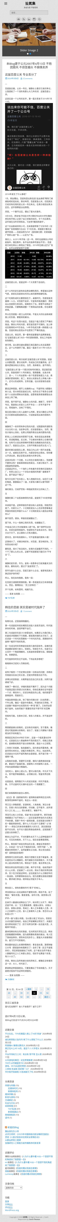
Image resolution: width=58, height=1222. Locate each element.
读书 (7, 1117)
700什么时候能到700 (14, 1063)
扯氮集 (30, 3)
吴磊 (7, 1171)
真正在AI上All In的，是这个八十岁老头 (22, 1048)
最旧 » (47, 997)
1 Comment (27, 611)
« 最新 (28, 989)
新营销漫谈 (13, 1111)
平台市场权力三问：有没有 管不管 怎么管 (23, 1054)
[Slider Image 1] (29, 34)
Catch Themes (34, 1219)
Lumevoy (9, 1174)
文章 (9, 1204)
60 (28, 997)
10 (48, 989)
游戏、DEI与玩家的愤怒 (15, 1066)
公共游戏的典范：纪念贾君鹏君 (19, 1060)
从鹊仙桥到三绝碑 (13, 1140)
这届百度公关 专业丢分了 (21, 74)
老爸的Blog (13, 1127)
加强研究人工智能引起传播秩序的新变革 (23, 1143)
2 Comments (28, 78)
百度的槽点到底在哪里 (27, 1168)
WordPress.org (12, 1210)
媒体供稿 (9, 1094)
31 (28, 993)
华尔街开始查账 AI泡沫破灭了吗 (19, 1071)
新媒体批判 (13, 1091)
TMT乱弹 (11, 598)
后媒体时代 (13, 1088)
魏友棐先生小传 (12, 1131)
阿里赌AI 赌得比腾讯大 (15, 1045)
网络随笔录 (10, 1114)
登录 (7, 1201)
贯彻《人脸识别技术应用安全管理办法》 (23, 1137)
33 (41, 993)
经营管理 (9, 1106)
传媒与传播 (10, 1085)
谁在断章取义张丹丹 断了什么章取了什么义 (24, 1039)
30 (21, 993)
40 (15, 997)
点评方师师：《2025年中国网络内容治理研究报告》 (27, 1134)
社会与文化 (10, 1103)
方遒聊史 (11, 979)
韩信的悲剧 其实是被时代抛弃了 (25, 607)
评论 (9, 1207)
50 (21, 997)
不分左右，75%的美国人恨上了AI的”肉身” (23, 1033)
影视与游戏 (10, 1097)
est (6, 1162)
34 (47, 993)
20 (9, 993)
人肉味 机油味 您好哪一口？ (17, 1069)
